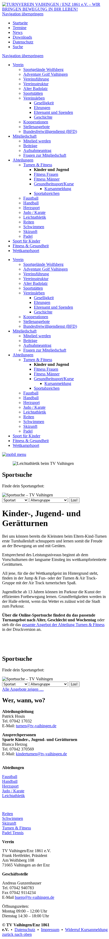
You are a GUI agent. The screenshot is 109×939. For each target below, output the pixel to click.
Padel (28, 236)
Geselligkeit (44, 103)
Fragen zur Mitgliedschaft (44, 155)
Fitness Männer (47, 179)
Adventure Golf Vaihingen (45, 74)
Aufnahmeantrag (37, 150)
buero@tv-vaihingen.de (34, 897)
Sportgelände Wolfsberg (43, 69)
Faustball (30, 198)
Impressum (50, 929)
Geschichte (43, 117)
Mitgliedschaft (25, 136)
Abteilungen (23, 160)
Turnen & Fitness (37, 165)
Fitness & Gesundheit (31, 246)
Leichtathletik (34, 217)
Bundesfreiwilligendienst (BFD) (50, 131)
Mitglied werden (37, 141)
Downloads (22, 37)
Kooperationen (35, 122)
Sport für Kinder (26, 241)
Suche (18, 46)
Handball (31, 203)
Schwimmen (33, 226)
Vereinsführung (36, 79)
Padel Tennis (13, 832)
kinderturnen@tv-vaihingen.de (41, 754)
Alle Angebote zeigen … (23, 689)
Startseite (20, 23)
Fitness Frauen (46, 174)
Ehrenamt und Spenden (53, 112)
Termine (19, 27)
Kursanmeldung (57, 188)
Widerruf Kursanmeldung (86, 929)
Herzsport (31, 207)
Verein (18, 64)
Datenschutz (23, 42)
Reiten (28, 222)
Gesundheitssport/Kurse (54, 184)
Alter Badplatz (35, 88)
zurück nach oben (17, 934)
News (17, 32)
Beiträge (30, 145)
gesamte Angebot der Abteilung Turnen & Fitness (63, 624)
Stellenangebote (36, 126)
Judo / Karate (34, 212)
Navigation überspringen (22, 14)
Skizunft (30, 231)
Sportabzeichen (47, 193)
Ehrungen (42, 107)
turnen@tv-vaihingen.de (36, 726)
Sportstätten (33, 93)
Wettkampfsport (26, 250)
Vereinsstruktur (35, 84)
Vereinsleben (34, 98)
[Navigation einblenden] (14, 454)
